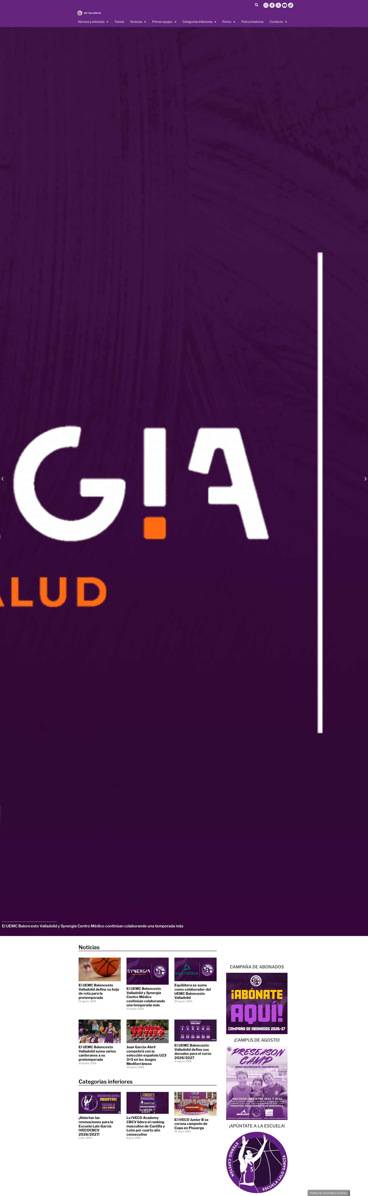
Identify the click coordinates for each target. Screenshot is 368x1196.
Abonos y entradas (91, 22)
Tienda (119, 22)
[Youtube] (284, 5)
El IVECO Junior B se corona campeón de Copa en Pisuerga (191, 1124)
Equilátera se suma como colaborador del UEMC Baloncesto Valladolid (192, 991)
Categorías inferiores (197, 22)
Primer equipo (162, 22)
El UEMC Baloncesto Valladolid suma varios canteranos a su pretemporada (97, 1053)
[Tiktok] (290, 5)
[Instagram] (266, 5)
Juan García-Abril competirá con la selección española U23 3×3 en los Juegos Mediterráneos (146, 1055)
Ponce (226, 22)
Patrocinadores (252, 22)
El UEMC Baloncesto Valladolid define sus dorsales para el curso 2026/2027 (192, 1051)
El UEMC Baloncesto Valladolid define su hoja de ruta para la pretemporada (99, 991)
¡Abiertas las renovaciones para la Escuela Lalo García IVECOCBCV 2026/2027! (96, 1126)
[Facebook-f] (272, 5)
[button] (256, 5)
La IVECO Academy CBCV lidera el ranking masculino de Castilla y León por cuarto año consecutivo (146, 1126)
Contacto (276, 22)
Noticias (136, 22)
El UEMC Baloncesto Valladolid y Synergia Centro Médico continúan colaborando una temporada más (146, 997)
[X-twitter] (278, 5)
